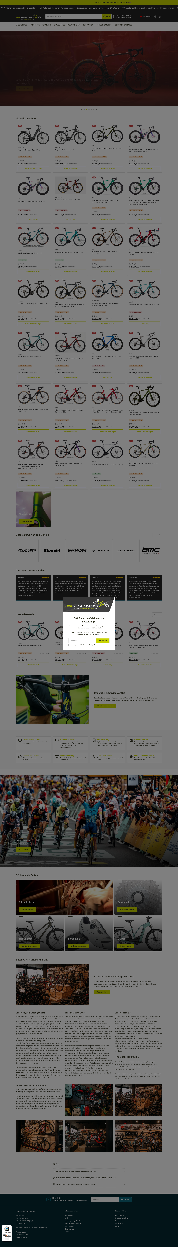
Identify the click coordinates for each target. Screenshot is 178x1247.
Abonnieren (103, 640)
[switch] (7, 1239)
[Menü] (10, 1226)
